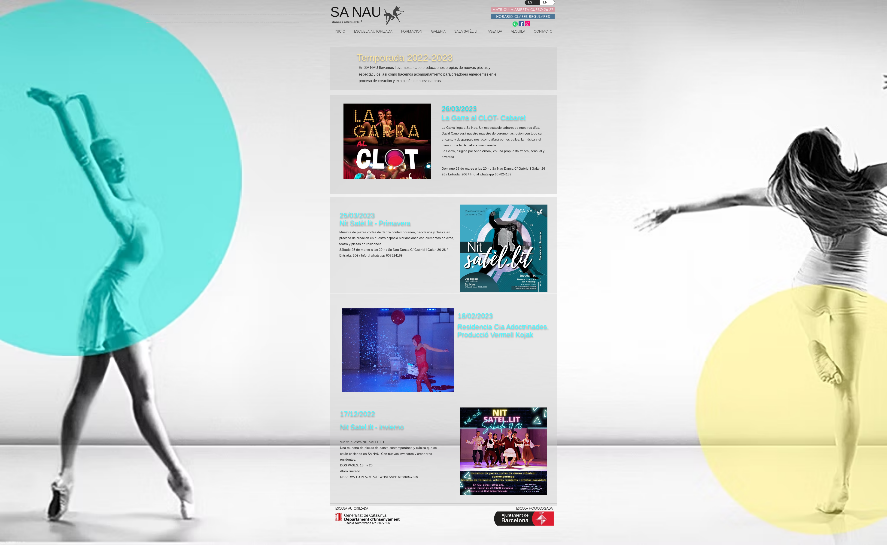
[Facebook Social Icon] (521, 23)
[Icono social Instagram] (527, 23)
